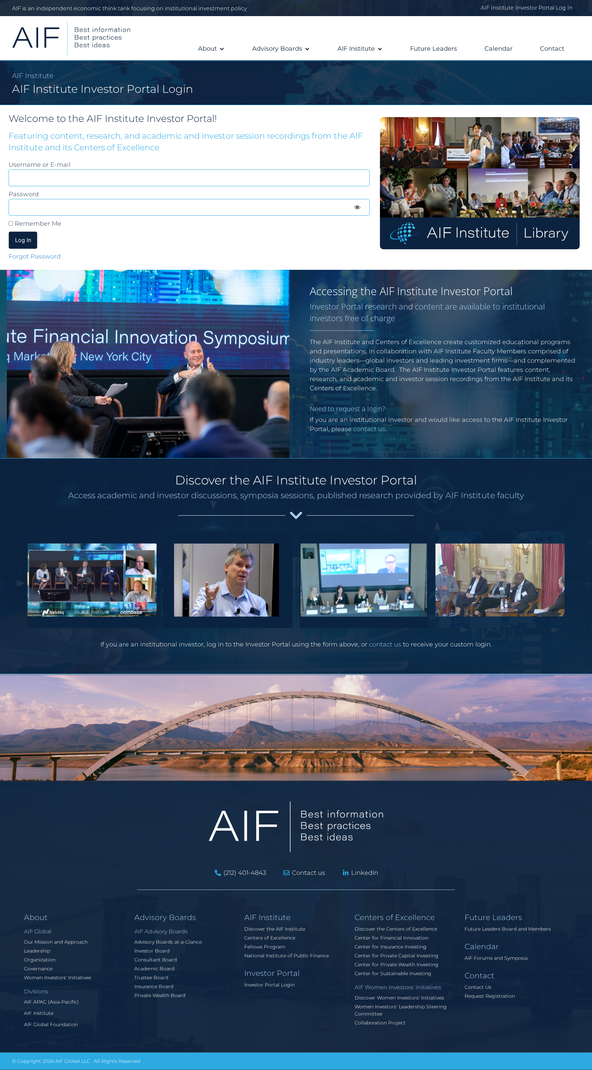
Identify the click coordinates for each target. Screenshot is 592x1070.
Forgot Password (35, 256)
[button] (211, 48)
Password (24, 194)
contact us (369, 429)
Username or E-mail (40, 164)
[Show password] (357, 207)
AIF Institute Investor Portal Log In (527, 7)
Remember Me (37, 223)
